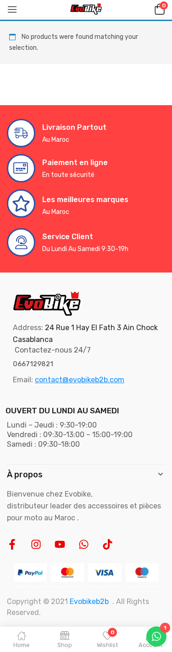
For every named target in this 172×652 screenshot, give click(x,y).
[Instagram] (36, 544)
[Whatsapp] (83, 544)
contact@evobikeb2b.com (79, 379)
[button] (158, 9)
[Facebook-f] (12, 544)
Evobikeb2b (89, 601)
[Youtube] (60, 544)
